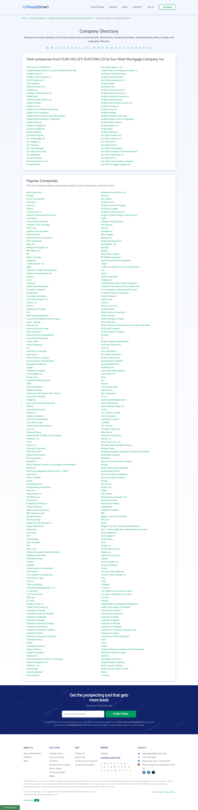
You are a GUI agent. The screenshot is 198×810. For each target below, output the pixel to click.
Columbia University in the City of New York (120, 286)
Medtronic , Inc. (33, 439)
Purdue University (34, 507)
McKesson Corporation (111, 435)
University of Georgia (35, 620)
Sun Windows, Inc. (109, 158)
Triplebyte (105, 584)
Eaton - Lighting (33, 322)
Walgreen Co (32, 656)
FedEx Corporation (34, 345)
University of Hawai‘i (110, 620)
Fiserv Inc (105, 348)
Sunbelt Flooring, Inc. (110, 106)
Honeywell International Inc (38, 380)
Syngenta (30, 565)
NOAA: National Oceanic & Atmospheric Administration (51, 465)
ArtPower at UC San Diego (38, 225)
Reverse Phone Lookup (59, 765)
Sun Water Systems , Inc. (112, 67)
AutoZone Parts (33, 234)
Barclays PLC (106, 238)
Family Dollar (32, 341)
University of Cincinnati (111, 610)
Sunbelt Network (33, 122)
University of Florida (110, 617)
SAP (28, 536)
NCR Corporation (33, 458)
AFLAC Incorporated (35, 199)
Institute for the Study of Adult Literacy (43, 393)
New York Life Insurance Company (116, 461)
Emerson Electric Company (113, 332)
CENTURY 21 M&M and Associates (41, 270)
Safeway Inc (31, 529)
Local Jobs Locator (34, 422)
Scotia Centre (107, 539)
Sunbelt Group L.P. (34, 74)
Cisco (28, 280)
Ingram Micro (107, 390)
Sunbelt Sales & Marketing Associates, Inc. (119, 70)
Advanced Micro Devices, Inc (113, 192)
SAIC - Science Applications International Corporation (124, 529)
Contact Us (80, 753)
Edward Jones (32, 325)
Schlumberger (32, 539)
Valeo (103, 643)
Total (103, 581)
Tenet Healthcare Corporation (39, 568)
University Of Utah (34, 633)
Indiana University (34, 390)
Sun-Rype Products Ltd (111, 135)
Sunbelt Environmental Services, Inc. (116, 103)
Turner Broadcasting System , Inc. (41, 588)
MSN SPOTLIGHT (34, 452)
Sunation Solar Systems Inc (113, 90)
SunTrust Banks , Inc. (110, 562)
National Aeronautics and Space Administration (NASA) (125, 452)
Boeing (104, 251)
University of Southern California (40, 630)
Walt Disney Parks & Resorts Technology (44, 659)
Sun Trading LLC (33, 142)
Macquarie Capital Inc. (110, 429)
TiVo (103, 578)
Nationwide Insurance (110, 455)
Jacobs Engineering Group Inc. (114, 400)
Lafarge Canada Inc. (35, 416)
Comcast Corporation (35, 290)
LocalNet (105, 422)
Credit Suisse (106, 299)
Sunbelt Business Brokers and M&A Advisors (45, 116)
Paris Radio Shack (34, 484)
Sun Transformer (108, 142)
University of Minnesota (36, 627)
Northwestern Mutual (110, 471)
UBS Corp (30, 597)
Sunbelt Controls (33, 103)
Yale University (32, 675)
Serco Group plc (33, 542)
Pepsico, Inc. (106, 487)
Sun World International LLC (113, 80)
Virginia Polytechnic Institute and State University (122, 649)
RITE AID (105, 520)
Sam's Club (31, 533)
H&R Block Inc (107, 367)
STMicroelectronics (34, 558)
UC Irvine (30, 601)
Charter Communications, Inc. (39, 273)
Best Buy (105, 247)
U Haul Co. (106, 588)
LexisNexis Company (110, 419)
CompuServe (32, 293)
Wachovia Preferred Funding (113, 652)
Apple (103, 218)
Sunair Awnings (107, 83)
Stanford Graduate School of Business (43, 552)
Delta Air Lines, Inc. (109, 306)
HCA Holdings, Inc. (34, 374)
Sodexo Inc (106, 546)
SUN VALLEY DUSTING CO (38, 67)
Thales (104, 568)
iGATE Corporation (109, 387)
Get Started (167, 7)
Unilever (104, 601)
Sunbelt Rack (32, 96)
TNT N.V (30, 581)
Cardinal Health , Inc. (35, 264)
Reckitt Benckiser (33, 516)
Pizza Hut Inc (106, 494)
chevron (30, 277)
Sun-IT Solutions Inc (35, 80)
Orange (104, 481)
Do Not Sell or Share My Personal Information (86, 763)
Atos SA (104, 228)
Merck (29, 442)
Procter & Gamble (109, 500)
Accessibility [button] (28, 800)
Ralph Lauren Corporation (37, 510)
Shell (103, 542)
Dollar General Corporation (113, 312)
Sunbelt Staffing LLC (110, 132)
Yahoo (104, 672)
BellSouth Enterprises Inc (37, 247)
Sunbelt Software (33, 132)
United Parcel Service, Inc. (37, 607)
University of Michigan (110, 623)
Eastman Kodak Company (112, 319)
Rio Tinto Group (33, 520)
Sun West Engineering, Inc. (112, 155)
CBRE (28, 267)
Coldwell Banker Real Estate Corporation (119, 283)
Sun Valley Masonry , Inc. (37, 161)
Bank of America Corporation (39, 238)
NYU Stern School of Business (114, 474)
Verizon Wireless (33, 649)
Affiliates (28, 757)
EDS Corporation (108, 322)
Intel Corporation (108, 393)
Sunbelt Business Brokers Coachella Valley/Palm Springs (51, 70)
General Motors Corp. (110, 358)
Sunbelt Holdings (108, 112)
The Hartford (32, 571)
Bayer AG (30, 244)
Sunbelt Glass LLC (109, 109)
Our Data (53, 761)
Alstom (29, 209)
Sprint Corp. (31, 549)
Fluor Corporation (109, 351)
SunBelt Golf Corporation (37, 112)
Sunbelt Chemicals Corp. (111, 100)
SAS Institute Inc (108, 536)
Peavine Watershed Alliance (38, 487)
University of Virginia (110, 633)
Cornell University (109, 296)
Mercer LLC (106, 439)
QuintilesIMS (106, 507)
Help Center (80, 757)
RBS (103, 513)
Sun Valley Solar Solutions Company (117, 161)
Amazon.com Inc (33, 212)
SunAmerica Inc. (108, 87)
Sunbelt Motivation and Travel (114, 116)
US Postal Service (34, 639)
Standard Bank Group (110, 549)
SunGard (30, 562)
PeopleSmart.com (75, 725)
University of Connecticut (112, 614)
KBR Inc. (30, 406)
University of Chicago (35, 610)
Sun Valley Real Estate (36, 151)
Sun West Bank (33, 164)
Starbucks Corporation (36, 555)
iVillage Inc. (31, 400)
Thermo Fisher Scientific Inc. (113, 575)
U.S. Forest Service (34, 594)
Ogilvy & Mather (33, 477)
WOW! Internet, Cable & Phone (114, 669)
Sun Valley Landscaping (111, 148)
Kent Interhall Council (36, 409)
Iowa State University (35, 396)
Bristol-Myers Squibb (110, 254)
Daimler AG (31, 302)
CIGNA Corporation (109, 277)
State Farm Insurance (110, 555)
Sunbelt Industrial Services (112, 77)
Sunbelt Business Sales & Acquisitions (117, 119)
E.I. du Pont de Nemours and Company (43, 319)
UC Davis (105, 597)
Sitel (28, 546)
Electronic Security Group (37, 328)
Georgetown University (36, 364)
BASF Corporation (34, 241)
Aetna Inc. (105, 196)
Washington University (111, 659)
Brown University (33, 257)
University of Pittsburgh (111, 627)
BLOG (125, 7)
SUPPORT (137, 7)
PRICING (113, 7)
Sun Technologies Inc (35, 138)
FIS (27, 348)
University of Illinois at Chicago (40, 623)
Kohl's (104, 409)
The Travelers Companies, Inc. (39, 575)
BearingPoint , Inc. (109, 244)
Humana (105, 383)
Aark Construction (34, 192)
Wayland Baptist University (112, 662)
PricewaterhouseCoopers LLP (114, 497)
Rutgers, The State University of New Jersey (120, 526)
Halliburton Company (35, 371)
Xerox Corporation (34, 672)
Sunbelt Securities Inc (35, 129)
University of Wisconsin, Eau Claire (41, 636)
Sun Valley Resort (109, 145)
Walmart (105, 656)
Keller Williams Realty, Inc (112, 406)
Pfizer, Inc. (30, 490)
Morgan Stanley (108, 448)
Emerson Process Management (40, 335)
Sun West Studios (34, 158)
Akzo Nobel (106, 199)
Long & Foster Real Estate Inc (39, 426)
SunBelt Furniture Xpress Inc (38, 77)
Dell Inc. (30, 306)
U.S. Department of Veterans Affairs (117, 591)
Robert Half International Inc (38, 523)
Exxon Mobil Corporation (37, 338)
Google (29, 367)
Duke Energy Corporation (37, 315)
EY (102, 338)
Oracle (29, 481)
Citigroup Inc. (106, 280)
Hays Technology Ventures (113, 371)
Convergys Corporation (36, 296)
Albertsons (31, 202)
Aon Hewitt (31, 218)
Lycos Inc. (30, 429)
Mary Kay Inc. (107, 432)
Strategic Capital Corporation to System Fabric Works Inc (71, 18)
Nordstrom (31, 468)
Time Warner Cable (34, 578)
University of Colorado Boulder (40, 614)
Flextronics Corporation (36, 351)
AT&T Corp (31, 228)
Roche (104, 523)
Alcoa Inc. (30, 205)
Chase (104, 273)
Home (24, 18)
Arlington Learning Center (112, 221)
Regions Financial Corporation (114, 516)
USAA (103, 639)
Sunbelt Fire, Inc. (33, 106)
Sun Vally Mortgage (35, 148)
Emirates (105, 335)
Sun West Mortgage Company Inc (115, 164)
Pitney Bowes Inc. (34, 494)
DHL (28, 312)
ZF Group (105, 675)
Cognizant (30, 283)
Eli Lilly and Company (110, 328)
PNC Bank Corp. (33, 497)
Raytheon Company (109, 510)
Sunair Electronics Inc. (35, 87)
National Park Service (35, 455)
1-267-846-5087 (149, 757)
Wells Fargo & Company (112, 665)
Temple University (109, 565)
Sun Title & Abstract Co (111, 138)
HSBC (28, 383)
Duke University (108, 315)
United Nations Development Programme (119, 604)
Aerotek (30, 196)
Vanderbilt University (35, 646)
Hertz (103, 377)
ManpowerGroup (33, 432)
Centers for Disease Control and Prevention (120, 267)
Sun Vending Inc (33, 155)
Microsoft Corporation (36, 448)
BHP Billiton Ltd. (33, 251)
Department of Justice (36, 309)
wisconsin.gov (32, 669)
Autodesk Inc (107, 231)
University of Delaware (36, 617)
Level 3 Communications (37, 419)
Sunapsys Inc (32, 90)
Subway (104, 558)
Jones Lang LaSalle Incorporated (40, 403)
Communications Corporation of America (119, 290)
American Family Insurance (113, 212)
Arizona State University (36, 221)
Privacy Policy (136, 722)
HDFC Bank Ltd (108, 374)
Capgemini (31, 260)
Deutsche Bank (107, 309)
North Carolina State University (114, 468)
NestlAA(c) (105, 458)
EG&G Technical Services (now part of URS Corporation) (125, 325)
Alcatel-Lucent (107, 202)
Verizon (104, 646)
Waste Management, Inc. (37, 662)
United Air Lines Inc (34, 604)
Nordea (104, 465)
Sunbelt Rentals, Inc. (110, 125)
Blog (26, 761)
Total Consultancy (34, 584)
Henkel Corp (31, 377)
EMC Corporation (33, 332)
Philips (104, 490)
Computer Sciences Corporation (115, 293)
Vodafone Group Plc (35, 652)
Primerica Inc (32, 500)
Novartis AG (31, 474)
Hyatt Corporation (34, 387)
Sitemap (104, 753)
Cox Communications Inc (37, 299)
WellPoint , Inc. (32, 665)
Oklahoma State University (113, 477)
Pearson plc (106, 484)
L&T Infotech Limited (110, 413)
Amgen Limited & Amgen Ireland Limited (119, 215)
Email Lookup (55, 768)
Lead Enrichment (57, 757)
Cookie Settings (10, 807)
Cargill (104, 264)
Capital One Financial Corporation (116, 260)
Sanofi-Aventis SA (109, 533)
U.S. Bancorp (32, 591)
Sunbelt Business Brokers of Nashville (43, 119)
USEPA (29, 643)
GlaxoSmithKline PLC (110, 364)
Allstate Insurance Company (113, 205)
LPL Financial (107, 426)
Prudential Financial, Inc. (36, 503)
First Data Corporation (111, 345)
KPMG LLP (31, 413)
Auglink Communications (37, 231)
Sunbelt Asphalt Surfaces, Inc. (39, 100)
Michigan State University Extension (116, 445)
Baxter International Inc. (111, 241)
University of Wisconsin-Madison (115, 636)
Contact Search (56, 753)
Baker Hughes (107, 234)
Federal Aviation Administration (115, 341)
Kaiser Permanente (109, 403)
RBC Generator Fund (35, 513)
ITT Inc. (104, 396)
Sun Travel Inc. (32, 145)
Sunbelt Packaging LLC (36, 125)
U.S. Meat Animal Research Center (116, 594)
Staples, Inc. (106, 552)
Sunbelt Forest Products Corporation (42, 109)
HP (102, 380)
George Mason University (112, 361)
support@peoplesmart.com (154, 753)
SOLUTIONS (96, 7)
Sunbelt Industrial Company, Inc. (115, 96)
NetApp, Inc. (31, 461)
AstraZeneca (106, 225)
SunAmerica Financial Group (113, 74)
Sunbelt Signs (107, 129)
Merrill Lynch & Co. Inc (111, 442)
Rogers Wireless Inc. (35, 526)
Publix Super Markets (110, 503)
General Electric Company (37, 358)
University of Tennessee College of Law (118, 630)
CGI (102, 270)
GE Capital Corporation (111, 354)
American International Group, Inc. (41, 215)
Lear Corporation (108, 416)
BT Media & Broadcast (111, 257)
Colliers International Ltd (37, 286)
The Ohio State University (112, 571)
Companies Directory (38, 18)
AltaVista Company (109, 209)
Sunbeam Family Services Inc (39, 93)
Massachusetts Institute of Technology (43, 435)
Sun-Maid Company (34, 135)
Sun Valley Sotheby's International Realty (119, 151)
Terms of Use (121, 722)
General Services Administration (40, 361)
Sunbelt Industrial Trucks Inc (113, 93)
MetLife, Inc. (31, 445)
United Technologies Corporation (115, 607)
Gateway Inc (31, 354)
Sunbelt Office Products (111, 122)
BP (27, 254)
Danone (104, 302)
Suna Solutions (32, 83)
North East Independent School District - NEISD (47, 471)
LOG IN (150, 7)
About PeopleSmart (32, 753)
